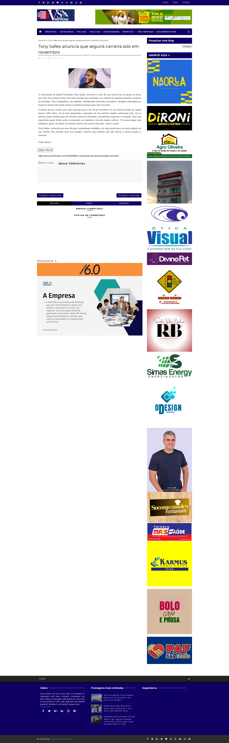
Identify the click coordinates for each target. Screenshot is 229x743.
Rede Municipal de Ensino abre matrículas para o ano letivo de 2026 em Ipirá (118, 708)
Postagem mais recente (50, 195)
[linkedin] (62, 711)
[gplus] (48, 3)
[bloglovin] (58, 3)
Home (165, 2)
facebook (124, 203)
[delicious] (81, 3)
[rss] (67, 3)
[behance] (71, 3)
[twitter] (44, 3)
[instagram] (76, 3)
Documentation (166, 32)
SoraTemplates (58, 739)
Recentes (50, 32)
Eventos (128, 32)
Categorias (67, 32)
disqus (89, 203)
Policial (82, 32)
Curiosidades (111, 32)
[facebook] (39, 3)
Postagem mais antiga (129, 195)
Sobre (175, 2)
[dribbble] (62, 3)
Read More (45, 707)
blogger (54, 203)
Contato (186, 2)
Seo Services (145, 32)
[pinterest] (53, 3)
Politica (95, 32)
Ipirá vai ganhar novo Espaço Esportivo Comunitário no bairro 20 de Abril (119, 697)
